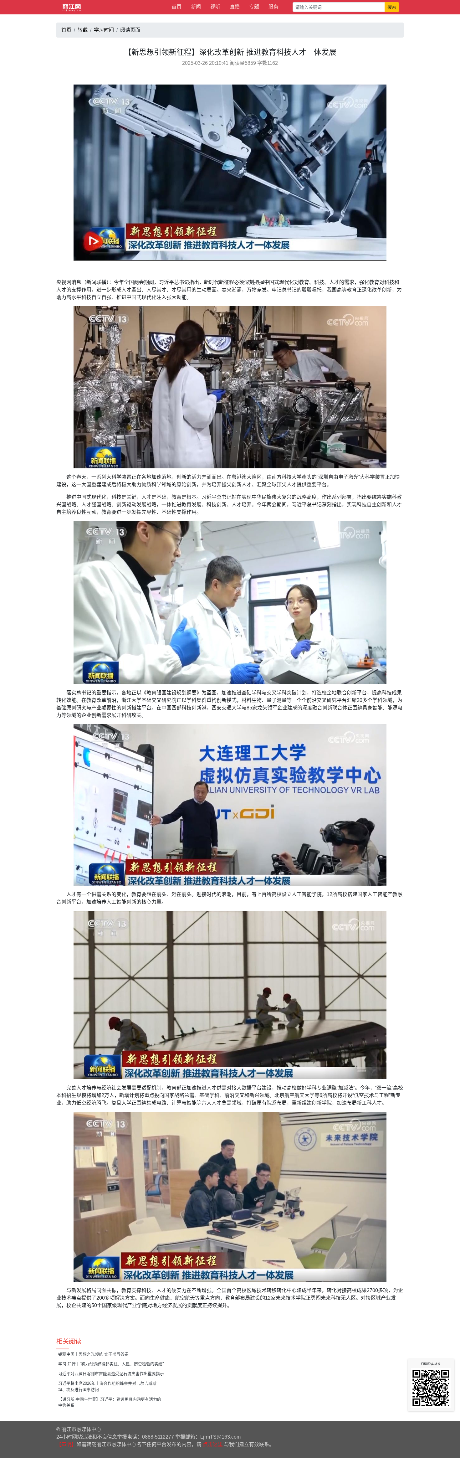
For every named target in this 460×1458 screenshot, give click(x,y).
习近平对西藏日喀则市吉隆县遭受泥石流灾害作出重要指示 (111, 1373)
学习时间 (104, 30)
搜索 (391, 6)
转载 (83, 30)
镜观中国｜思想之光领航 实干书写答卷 (93, 1354)
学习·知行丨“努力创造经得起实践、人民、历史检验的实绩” (111, 1364)
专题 (254, 6)
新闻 (196, 6)
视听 (215, 6)
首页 (176, 6)
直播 (235, 6)
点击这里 (213, 1444)
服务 (273, 6)
